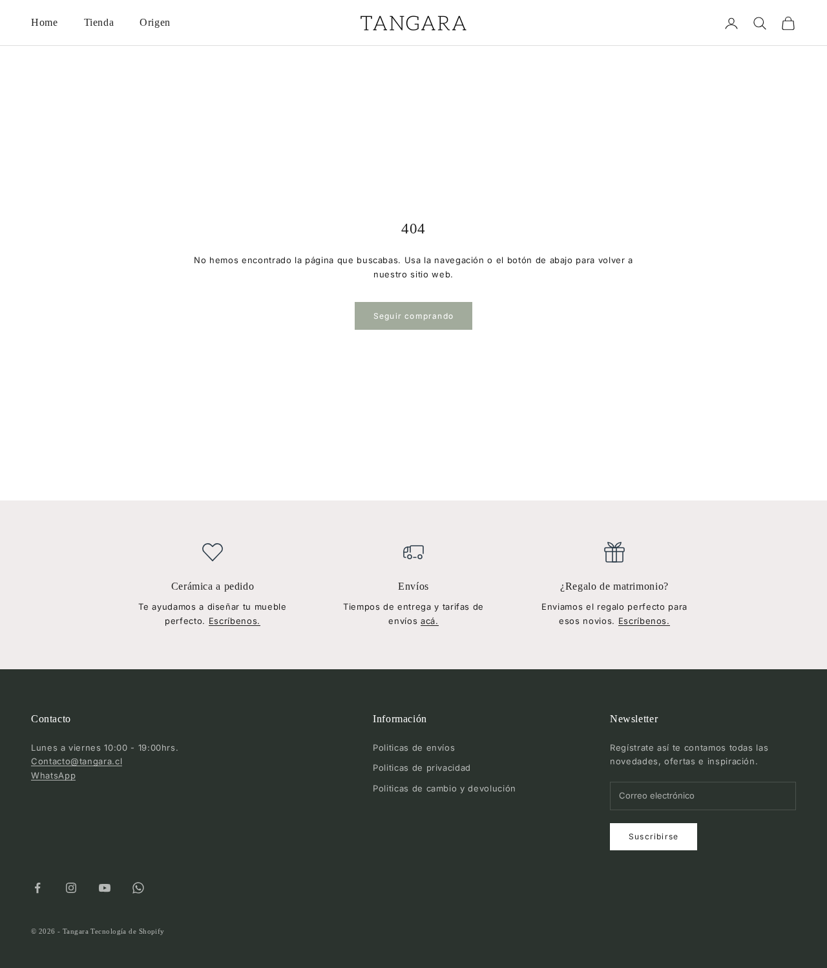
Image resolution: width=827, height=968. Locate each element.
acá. (430, 621)
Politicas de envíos (414, 747)
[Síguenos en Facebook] (37, 887)
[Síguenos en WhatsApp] (138, 887)
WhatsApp (53, 775)
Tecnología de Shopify (127, 931)
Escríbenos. (234, 621)
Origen (155, 22)
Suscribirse (653, 836)
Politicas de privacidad (422, 767)
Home (44, 22)
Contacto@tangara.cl (76, 761)
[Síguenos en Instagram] (71, 887)
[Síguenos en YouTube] (104, 887)
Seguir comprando (413, 316)
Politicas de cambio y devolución (444, 788)
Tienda (99, 22)
